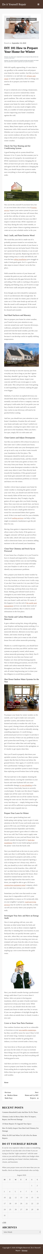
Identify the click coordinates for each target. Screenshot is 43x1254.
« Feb (4, 1222)
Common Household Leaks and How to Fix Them (20, 1112)
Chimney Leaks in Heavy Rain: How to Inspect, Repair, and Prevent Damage (19, 1118)
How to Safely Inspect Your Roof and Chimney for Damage (20, 1129)
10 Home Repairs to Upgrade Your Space (16, 1124)
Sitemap (24, 1250)
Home (6, 1082)
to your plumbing (26, 785)
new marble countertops (27, 1030)
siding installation (20, 259)
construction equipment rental (15, 885)
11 (10, 1198)
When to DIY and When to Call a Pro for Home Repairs (19, 1136)
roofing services (17, 518)
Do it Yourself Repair (14, 4)
